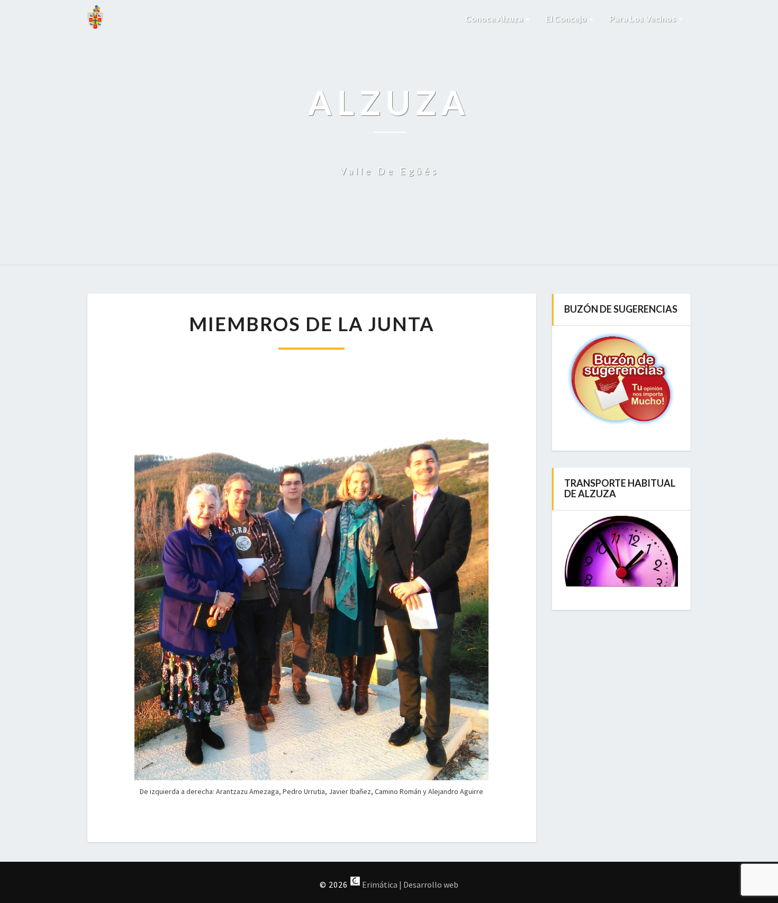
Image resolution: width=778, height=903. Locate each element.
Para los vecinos (643, 18)
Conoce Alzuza (494, 18)
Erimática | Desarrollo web (409, 884)
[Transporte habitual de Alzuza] (622, 551)
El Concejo (567, 18)
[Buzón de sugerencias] (622, 379)
